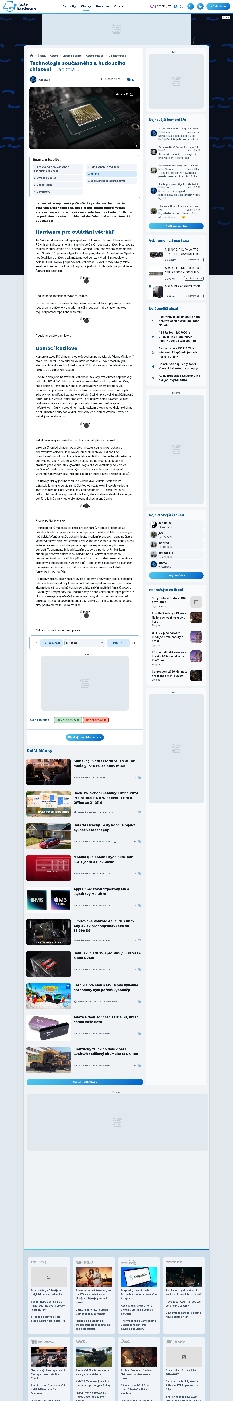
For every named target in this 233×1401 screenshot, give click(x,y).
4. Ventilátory (42, 191)
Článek (42, 55)
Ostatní (54, 55)
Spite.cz (156, 645)
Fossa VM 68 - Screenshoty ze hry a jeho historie (92, 1372)
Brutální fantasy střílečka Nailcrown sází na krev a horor (169, 617)
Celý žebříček (176, 575)
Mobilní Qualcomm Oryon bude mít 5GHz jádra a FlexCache (103, 859)
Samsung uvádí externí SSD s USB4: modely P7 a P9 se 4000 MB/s (104, 763)
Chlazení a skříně (72, 55)
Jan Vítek (44, 79)
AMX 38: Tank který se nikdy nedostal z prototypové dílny (93, 1383)
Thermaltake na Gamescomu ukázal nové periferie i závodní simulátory (138, 1324)
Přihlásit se (218, 6)
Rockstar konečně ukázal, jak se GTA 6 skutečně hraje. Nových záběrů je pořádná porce (93, 1296)
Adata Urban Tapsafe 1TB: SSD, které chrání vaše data (106, 1019)
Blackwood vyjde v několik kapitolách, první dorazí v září (183, 1292)
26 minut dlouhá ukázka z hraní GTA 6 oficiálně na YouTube (169, 656)
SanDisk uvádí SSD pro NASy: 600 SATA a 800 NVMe (107, 955)
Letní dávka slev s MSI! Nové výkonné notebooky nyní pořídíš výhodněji (106, 987)
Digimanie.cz (159, 606)
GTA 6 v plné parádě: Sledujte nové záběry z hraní (167, 637)
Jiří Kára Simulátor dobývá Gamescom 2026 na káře (92, 1311)
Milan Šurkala (82, 778)
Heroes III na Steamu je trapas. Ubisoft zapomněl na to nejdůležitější (93, 1324)
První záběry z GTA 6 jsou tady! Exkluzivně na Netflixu (47, 1292)
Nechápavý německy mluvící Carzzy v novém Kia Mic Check (48, 1374)
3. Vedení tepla (43, 184)
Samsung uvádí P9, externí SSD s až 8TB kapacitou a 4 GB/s (182, 1385)
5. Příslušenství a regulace (103, 167)
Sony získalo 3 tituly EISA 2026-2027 (169, 600)
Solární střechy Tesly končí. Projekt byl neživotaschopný (104, 827)
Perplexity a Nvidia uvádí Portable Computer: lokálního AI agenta (139, 1294)
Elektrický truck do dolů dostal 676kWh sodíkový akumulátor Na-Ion (106, 1051)
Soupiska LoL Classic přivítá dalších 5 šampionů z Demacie (48, 1389)
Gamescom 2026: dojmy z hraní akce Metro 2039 (169, 673)
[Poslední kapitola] (133, 643)
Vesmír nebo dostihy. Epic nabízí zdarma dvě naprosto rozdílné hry (48, 1305)
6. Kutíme (93, 173)
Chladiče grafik (117, 55)
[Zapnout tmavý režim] (200, 6)
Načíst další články (85, 1082)
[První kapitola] (36, 643)
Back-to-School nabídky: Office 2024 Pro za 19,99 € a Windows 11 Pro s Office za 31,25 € (106, 798)
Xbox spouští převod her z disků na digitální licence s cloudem (137, 1309)
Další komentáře (176, 226)
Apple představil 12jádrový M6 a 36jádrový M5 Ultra (101, 891)
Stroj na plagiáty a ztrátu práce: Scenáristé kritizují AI (48, 1318)
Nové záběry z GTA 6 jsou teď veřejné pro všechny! (183, 1303)
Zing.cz (156, 625)
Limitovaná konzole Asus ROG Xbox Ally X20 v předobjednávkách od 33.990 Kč (104, 926)
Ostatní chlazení (95, 55)
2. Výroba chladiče (45, 177)
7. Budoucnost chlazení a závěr (106, 180)
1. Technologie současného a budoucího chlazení (51, 169)
